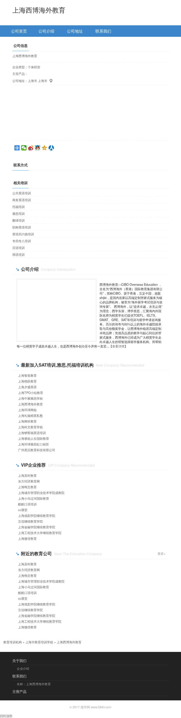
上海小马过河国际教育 (33, 498)
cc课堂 (22, 510)
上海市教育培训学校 (39, 642)
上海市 (32, 80)
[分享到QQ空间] (44, 147)
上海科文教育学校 (30, 427)
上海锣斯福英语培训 (32, 432)
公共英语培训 (21, 193)
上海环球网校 (27, 410)
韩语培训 (18, 254)
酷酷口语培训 (27, 504)
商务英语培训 (21, 200)
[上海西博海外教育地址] (50, 80)
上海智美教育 (27, 375)
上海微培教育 (27, 538)
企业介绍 (23, 668)
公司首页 (19, 31)
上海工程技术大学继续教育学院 (39, 533)
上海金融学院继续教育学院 (36, 527)
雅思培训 (18, 213)
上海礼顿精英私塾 (30, 415)
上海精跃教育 (27, 381)
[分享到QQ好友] (37, 147)
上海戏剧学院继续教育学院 (36, 515)
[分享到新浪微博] (31, 147)
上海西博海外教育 (30, 404)
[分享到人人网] (51, 147)
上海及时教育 (27, 475)
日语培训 (18, 247)
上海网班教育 (27, 421)
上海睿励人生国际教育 (33, 438)
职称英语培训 (21, 227)
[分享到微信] (24, 147)
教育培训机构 (12, 642)
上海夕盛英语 (27, 387)
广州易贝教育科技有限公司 (36, 450)
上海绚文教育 (27, 487)
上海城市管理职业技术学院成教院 (41, 492)
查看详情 (118, 346)
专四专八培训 (21, 241)
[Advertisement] (56, 310)
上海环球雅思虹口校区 (33, 444)
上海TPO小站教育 (30, 392)
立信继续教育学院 (30, 521)
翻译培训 (18, 220)
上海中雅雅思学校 (30, 398)
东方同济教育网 (29, 481)
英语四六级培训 (23, 234)
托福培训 (18, 206)
